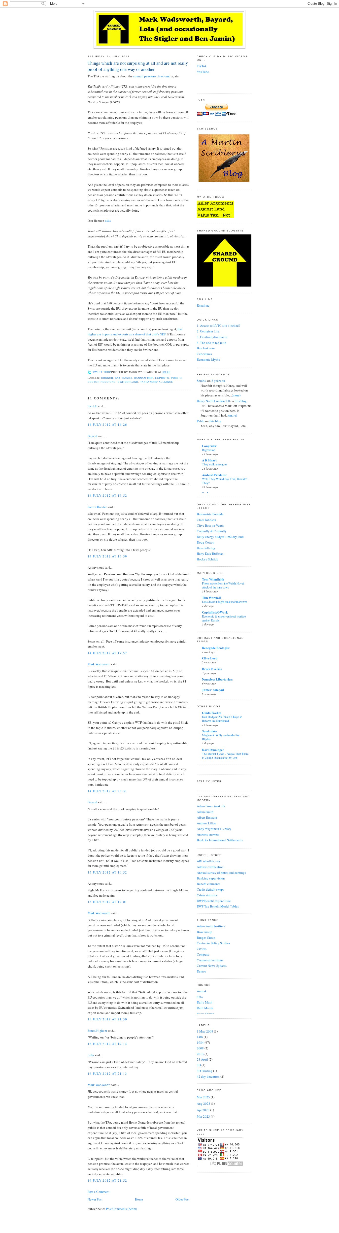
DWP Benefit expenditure (214, 901)
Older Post (182, 1199)
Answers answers (208, 834)
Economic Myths (208, 359)
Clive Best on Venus (210, 525)
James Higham (97, 1030)
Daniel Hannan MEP (137, 378)
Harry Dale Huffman (210, 553)
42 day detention (208, 1076)
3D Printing (205, 1071)
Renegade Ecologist (216, 647)
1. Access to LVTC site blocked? (218, 325)
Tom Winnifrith (213, 579)
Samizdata (209, 731)
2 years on (218, 380)
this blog (241, 401)
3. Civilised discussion (212, 337)
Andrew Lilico (206, 823)
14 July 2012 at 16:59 (107, 556)
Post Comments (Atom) (121, 1208)
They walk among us (214, 464)
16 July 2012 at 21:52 (107, 1180)
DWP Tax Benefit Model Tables (218, 906)
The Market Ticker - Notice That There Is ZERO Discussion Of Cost (225, 756)
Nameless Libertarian (217, 679)
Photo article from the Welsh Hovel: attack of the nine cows (223, 585)
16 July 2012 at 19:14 (107, 1043)
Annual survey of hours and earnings (221, 872)
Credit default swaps (210, 889)
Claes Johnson (206, 520)
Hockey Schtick (207, 559)
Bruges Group (206, 937)
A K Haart (209, 460)
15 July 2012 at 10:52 (107, 872)
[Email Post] (171, 372)
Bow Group (204, 932)
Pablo (200, 421)
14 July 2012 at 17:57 (107, 653)
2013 (200, 1054)
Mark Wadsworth (99, 664)
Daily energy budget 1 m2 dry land (220, 536)
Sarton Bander (97, 507)
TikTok (202, 66)
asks (108, 220)
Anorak (202, 991)
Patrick (92, 406)
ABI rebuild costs (208, 861)
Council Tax (110, 378)
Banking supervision (211, 878)
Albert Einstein (207, 817)
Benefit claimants (208, 883)
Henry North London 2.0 (213, 401)
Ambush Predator (214, 474)
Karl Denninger (213, 749)
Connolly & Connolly (212, 531)
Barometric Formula (210, 514)
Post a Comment (98, 1191)
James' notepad (213, 689)
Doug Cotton (205, 542)
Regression (208, 450)
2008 (200, 1048)
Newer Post (95, 1199)
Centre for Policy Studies (213, 943)
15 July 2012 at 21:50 (107, 1019)
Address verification (210, 867)
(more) (236, 395)
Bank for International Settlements (220, 840)
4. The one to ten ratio (211, 342)
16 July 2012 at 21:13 (107, 1073)
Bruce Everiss (212, 668)
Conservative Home (210, 960)
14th (200, 1037)
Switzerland (128, 382)
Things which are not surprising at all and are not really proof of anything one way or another (138, 66)
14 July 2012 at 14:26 (107, 424)
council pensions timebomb (151, 76)
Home (139, 1199)
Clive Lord (209, 658)
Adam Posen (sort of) (211, 806)
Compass (203, 954)
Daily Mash (204, 1002)
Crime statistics (207, 895)
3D (199, 1065)
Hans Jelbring (206, 548)
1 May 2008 (205, 1031)
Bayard (92, 436)
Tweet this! (102, 372)
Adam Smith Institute (211, 926)
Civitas (201, 948)
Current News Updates (212, 965)
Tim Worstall (211, 597)
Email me (203, 305)
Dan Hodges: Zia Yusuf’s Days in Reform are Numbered (222, 719)
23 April (203, 1059)
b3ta (200, 997)
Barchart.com (206, 348)
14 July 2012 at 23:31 (107, 791)
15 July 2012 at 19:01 (107, 902)
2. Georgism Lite (208, 331)
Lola (91, 1055)
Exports (162, 378)
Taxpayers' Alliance (156, 382)
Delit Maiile (205, 1008)
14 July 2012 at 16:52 (107, 495)
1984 (200, 1042)
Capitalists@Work (215, 612)
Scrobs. (201, 380)
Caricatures (204, 354)
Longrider (209, 445)
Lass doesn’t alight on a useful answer (224, 602)
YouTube (203, 71)
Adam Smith (205, 812)
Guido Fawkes (211, 712)
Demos (201, 971)
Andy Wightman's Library (214, 828)
